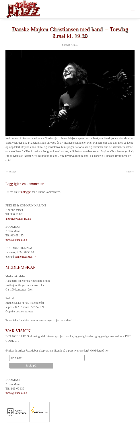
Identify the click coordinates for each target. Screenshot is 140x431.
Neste (128, 171)
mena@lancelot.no (16, 239)
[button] (133, 9)
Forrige (12, 171)
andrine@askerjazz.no (18, 218)
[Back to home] (23, 9)
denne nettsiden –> (25, 256)
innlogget (25, 191)
